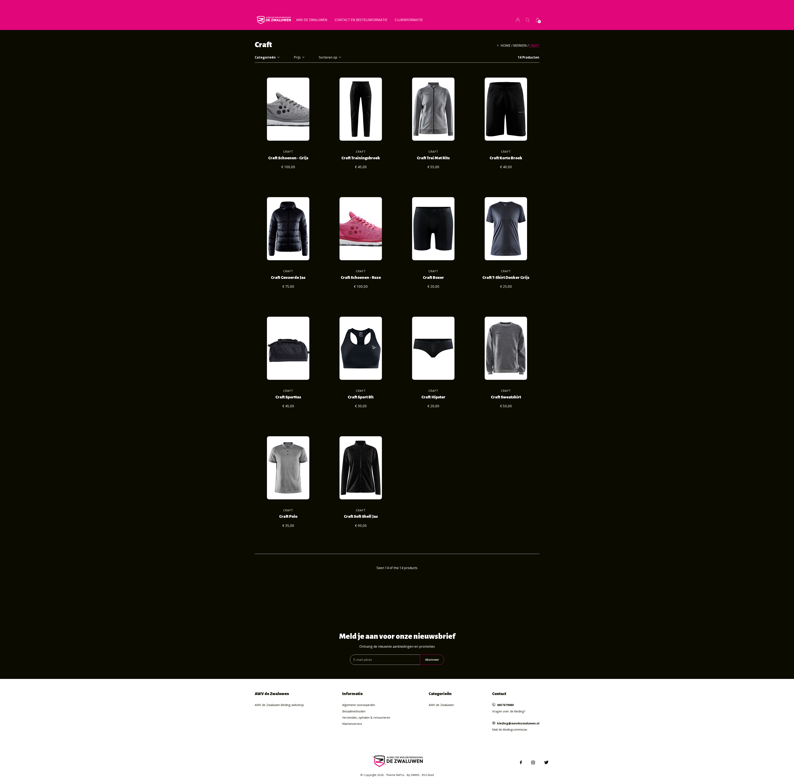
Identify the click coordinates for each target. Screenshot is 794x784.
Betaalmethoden (353, 711)
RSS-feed (428, 775)
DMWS (415, 775)
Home (506, 45)
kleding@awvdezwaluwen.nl (518, 723)
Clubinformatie (409, 20)
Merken (520, 45)
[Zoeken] (528, 20)
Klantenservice (352, 724)
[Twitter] (546, 762)
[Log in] (518, 20)
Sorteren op (328, 57)
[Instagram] (533, 762)
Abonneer (432, 660)
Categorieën (265, 57)
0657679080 (505, 705)
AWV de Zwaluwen (311, 20)
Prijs (297, 57)
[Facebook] (521, 762)
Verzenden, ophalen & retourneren (366, 717)
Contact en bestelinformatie (361, 20)
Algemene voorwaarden (358, 705)
